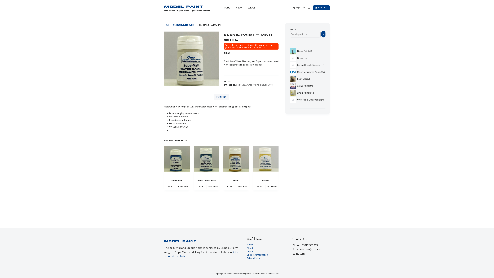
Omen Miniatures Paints (247, 85)
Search (293, 29)
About (251, 7)
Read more (183, 186)
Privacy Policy (253, 258)
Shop (239, 7)
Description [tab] (221, 97)
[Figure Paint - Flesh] (236, 159)
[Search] (309, 8)
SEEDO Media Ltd (271, 273)
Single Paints (266, 85)
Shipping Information (257, 254)
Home (227, 7)
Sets (235, 252)
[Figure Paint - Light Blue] (177, 159)
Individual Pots (176, 256)
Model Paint (183, 6)
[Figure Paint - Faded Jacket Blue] (206, 159)
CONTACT (322, 7)
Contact (250, 251)
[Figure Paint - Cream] (266, 159)
